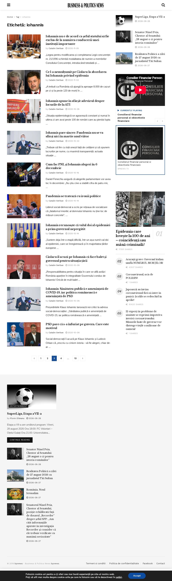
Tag (17, 17)
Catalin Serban (56, 48)
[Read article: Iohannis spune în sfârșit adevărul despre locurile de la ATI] (24, 111)
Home (10, 17)
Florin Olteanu (17, 418)
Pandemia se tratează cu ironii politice (73, 196)
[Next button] (162, 121)
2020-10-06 (73, 332)
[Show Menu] (8, 5)
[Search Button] (163, 5)
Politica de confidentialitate (124, 563)
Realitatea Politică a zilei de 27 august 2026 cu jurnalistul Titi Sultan (150, 58)
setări (119, 577)
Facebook (148, 563)
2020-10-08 (73, 265)
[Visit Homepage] (86, 5)
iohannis (26, 17)
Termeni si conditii (95, 563)
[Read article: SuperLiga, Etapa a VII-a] (124, 21)
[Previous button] (157, 121)
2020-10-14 (73, 201)
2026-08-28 (34, 418)
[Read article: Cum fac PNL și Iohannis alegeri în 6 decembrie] (24, 174)
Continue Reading (21, 439)
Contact (160, 563)
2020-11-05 (73, 48)
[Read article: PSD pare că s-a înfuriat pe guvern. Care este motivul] (24, 334)
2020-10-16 (73, 173)
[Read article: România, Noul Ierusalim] (15, 494)
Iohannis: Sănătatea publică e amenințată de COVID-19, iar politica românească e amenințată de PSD (77, 292)
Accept (137, 575)
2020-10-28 (73, 109)
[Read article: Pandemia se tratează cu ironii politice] (24, 206)
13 (75, 358)
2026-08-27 (34, 482)
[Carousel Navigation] (160, 121)
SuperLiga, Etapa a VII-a (150, 16)
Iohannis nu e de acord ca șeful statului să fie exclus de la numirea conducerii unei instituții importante (77, 40)
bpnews (19, 563)
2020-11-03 (73, 80)
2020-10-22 (73, 141)
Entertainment (18, 406)
